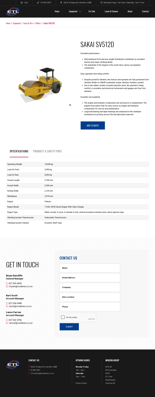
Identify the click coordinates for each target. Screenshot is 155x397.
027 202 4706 (15, 320)
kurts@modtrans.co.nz (20, 306)
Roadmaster (110, 380)
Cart (26, 2)
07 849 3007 (45, 2)
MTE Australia (110, 370)
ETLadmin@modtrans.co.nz (42, 373)
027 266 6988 (15, 303)
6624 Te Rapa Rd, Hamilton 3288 (77, 2)
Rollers (38, 23)
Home (8, 23)
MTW (107, 373)
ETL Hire (108, 377)
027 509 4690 (15, 283)
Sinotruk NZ (110, 383)
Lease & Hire (28, 23)
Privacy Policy (81, 383)
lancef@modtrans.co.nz (21, 323)
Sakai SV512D (49, 23)
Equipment (17, 23)
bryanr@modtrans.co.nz (21, 286)
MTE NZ (108, 367)
